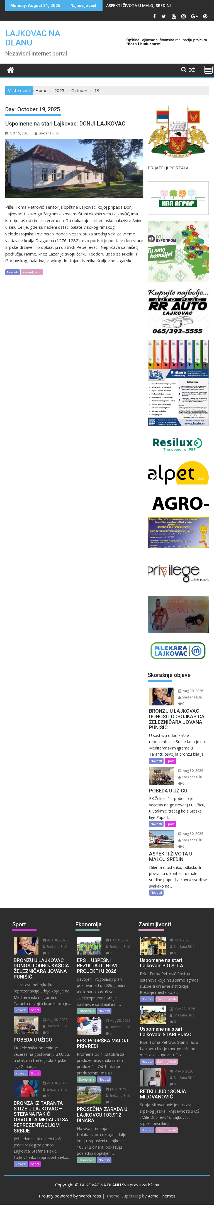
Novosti (12, 272)
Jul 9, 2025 (117, 1089)
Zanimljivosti (32, 272)
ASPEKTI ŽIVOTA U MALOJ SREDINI (138, 5)
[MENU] (208, 70)
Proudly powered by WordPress (70, 1196)
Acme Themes (162, 1196)
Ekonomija (86, 1011)
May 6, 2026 (183, 1071)
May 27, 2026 (184, 1008)
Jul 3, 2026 (182, 940)
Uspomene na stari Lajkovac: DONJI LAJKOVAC (65, 123)
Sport (170, 761)
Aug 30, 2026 (192, 690)
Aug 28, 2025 (119, 1020)
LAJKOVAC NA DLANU (32, 37)
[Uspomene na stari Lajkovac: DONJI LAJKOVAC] (74, 168)
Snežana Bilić (48, 133)
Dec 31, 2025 (119, 940)
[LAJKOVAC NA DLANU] (10, 69)
